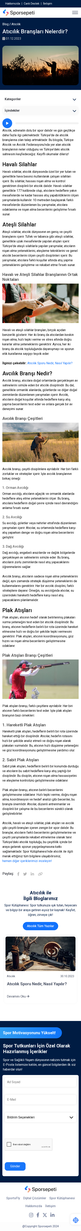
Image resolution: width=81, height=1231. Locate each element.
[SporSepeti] (18, 12)
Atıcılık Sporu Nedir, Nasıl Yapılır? (50, 363)
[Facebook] (18, 874)
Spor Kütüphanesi (62, 1198)
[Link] (40, 874)
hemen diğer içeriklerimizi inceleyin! (27, 861)
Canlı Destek (31, 3)
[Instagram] (31, 1215)
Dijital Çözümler (34, 1198)
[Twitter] (25, 874)
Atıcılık (16, 24)
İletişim (47, 3)
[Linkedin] (32, 874)
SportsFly (13, 1198)
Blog (5, 24)
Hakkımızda (12, 3)
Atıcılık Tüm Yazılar (40, 926)
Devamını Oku (17, 996)
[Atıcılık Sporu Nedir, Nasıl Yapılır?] (40, 954)
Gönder (15, 1166)
